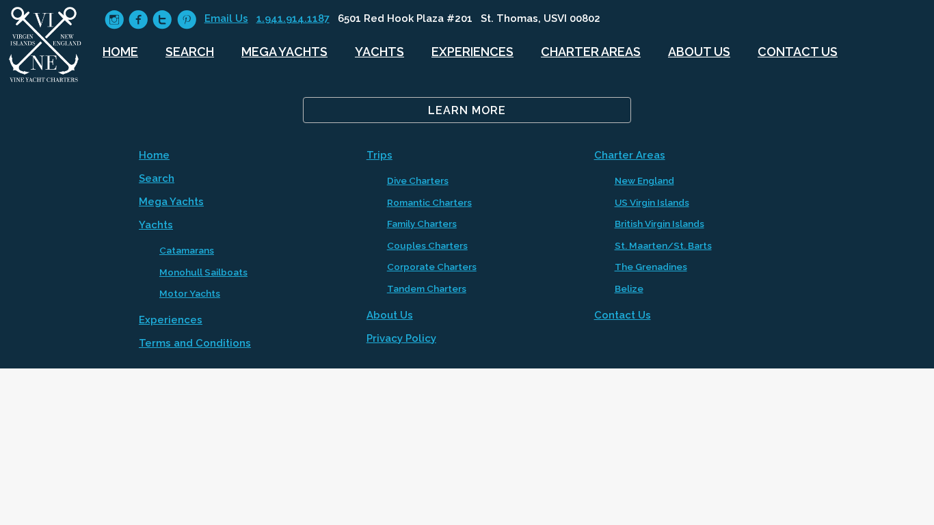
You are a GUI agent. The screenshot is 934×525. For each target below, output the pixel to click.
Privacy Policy (401, 338)
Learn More (467, 110)
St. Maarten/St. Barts (663, 245)
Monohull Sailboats (203, 272)
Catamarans (186, 250)
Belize (629, 288)
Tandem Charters (426, 288)
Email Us (226, 18)
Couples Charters (427, 245)
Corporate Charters (432, 266)
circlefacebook (138, 19)
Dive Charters (418, 180)
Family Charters (422, 223)
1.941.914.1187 (293, 18)
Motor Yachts (189, 293)
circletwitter (162, 19)
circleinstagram (114, 19)
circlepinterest (187, 19)
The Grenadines (651, 266)
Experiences (472, 51)
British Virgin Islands (659, 223)
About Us (699, 51)
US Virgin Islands (652, 202)
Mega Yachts (284, 51)
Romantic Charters (429, 202)
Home (120, 51)
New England (644, 180)
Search (189, 51)
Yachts (379, 51)
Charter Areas (591, 51)
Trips (379, 155)
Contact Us (798, 51)
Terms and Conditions (195, 343)
